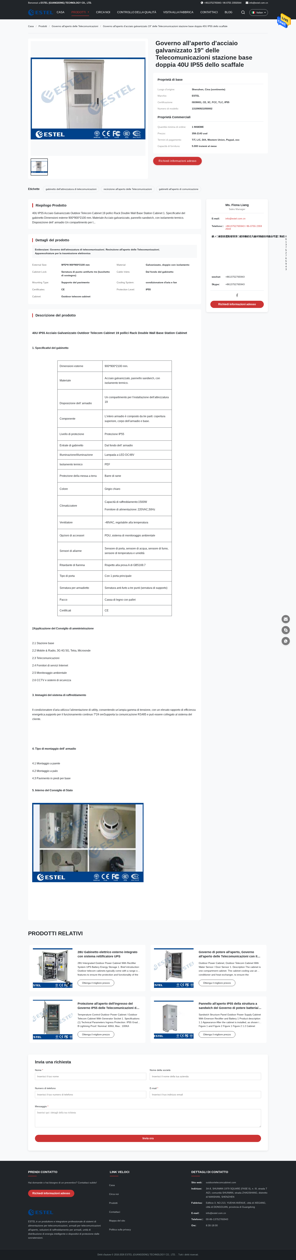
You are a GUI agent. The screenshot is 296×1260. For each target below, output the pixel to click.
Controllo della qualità (136, 12)
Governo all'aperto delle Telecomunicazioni (75, 26)
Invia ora (148, 1138)
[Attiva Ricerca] (243, 12)
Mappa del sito (117, 1220)
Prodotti (78, 12)
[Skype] (286, 630)
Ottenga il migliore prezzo (96, 983)
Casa (60, 12)
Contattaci (209, 12)
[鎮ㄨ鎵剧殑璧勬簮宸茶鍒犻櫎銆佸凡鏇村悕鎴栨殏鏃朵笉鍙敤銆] (286, 641)
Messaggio (41, 1106)
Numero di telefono (45, 1088)
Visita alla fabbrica (178, 12)
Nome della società (160, 1070)
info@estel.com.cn (258, 3)
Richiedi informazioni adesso (237, 304)
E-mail (154, 1088)
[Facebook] (237, 295)
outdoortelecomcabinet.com (221, 1182)
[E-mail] (286, 619)
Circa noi (103, 12)
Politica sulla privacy (120, 1229)
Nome (39, 1070)
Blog (228, 12)
